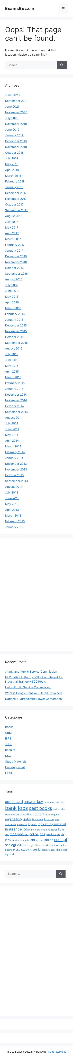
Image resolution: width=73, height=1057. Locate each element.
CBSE (9, 732)
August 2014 (13, 417)
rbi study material (21, 840)
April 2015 (12, 371)
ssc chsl (43, 845)
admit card (14, 801)
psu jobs (51, 834)
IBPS (8, 738)
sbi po (48, 840)
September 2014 (16, 412)
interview (35, 829)
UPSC (9, 773)
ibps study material (52, 824)
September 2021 (16, 100)
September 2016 (16, 273)
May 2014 (12, 435)
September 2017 (16, 210)
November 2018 (16, 147)
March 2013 (13, 515)
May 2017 (11, 227)
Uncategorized (15, 767)
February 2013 (15, 521)
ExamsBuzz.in (19, 8)
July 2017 (11, 221)
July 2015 (11, 354)
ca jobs (61, 809)
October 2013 (14, 475)
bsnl (55, 809)
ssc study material (28, 849)
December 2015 (16, 325)
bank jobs (16, 808)
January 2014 (14, 458)
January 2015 (14, 389)
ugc (65, 849)
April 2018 (12, 170)
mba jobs (17, 834)
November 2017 (16, 198)
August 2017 (13, 216)
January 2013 (14, 527)
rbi (58, 834)
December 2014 (16, 394)
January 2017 (14, 250)
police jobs (37, 834)
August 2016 (13, 279)
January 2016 (14, 319)
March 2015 (13, 377)
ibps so (32, 824)
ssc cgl (60, 839)
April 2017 (12, 233)
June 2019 (12, 129)
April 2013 (12, 509)
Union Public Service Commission (28, 687)
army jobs (49, 802)
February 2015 (15, 383)
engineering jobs (18, 819)
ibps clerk (37, 819)
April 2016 (12, 302)
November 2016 (16, 262)
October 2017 (14, 204)
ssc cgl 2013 (14, 845)
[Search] (62, 65)
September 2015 (16, 342)
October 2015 (14, 337)
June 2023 (12, 95)
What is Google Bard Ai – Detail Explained (33, 693)
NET (26, 834)
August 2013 (13, 486)
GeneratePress (57, 1051)
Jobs (8, 744)
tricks (59, 849)
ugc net (9, 854)
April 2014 (12, 440)
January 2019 (14, 135)
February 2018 (15, 181)
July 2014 (11, 423)
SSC (8, 755)
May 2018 (11, 164)
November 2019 (16, 124)
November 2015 (16, 331)
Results (10, 750)
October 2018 (14, 152)
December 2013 (16, 463)
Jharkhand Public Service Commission (31, 671)
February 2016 (15, 314)
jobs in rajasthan (49, 829)
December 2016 (16, 256)
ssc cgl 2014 (31, 845)
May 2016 (12, 296)
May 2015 (11, 365)
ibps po (49, 819)
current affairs (25, 814)
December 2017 (16, 193)
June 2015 (12, 360)
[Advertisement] (18, 593)
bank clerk (60, 802)
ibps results (22, 825)
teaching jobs (49, 850)
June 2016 (12, 291)
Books (9, 727)
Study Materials (15, 761)
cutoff (39, 814)
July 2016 (11, 285)
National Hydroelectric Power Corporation (33, 699)
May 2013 (12, 504)
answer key (33, 801)
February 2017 (15, 245)
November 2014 (16, 400)
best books (40, 808)
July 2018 (11, 158)
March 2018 (13, 175)
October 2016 (14, 268)
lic (59, 829)
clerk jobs (10, 814)
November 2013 (16, 469)
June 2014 (12, 429)
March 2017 (13, 239)
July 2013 (11, 492)
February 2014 (15, 452)
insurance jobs (17, 829)
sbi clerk (39, 840)
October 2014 (14, 406)
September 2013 (16, 481)
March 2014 (13, 446)
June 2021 (12, 106)
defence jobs (52, 814)
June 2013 (12, 498)
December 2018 (16, 141)
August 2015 (13, 348)
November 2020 (16, 112)
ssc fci (52, 845)
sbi (32, 840)
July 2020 (12, 118)
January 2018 (14, 187)
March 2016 (13, 308)
